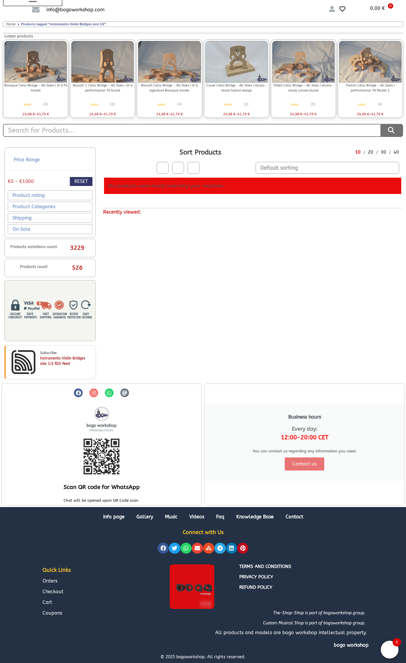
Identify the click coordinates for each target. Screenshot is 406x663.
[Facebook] (78, 393)
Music (171, 517)
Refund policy (255, 587)
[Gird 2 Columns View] (193, 168)
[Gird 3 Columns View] (178, 168)
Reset (81, 181)
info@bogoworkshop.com (75, 9)
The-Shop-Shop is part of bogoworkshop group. (319, 612)
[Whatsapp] (109, 393)
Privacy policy (256, 577)
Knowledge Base (255, 517)
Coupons (52, 613)
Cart (47, 602)
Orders (50, 581)
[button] (163, 548)
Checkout (53, 591)
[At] (124, 393)
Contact (294, 517)
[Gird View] (163, 168)
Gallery (144, 517)
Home (10, 24)
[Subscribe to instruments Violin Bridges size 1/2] (23, 362)
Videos (196, 517)
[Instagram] (93, 393)
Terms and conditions (265, 566)
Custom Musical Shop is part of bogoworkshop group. (314, 623)
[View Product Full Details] (35, 62)
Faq (220, 517)
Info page (114, 517)
